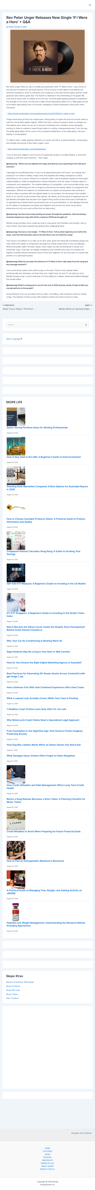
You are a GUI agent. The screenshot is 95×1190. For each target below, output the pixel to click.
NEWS (47, 1154)
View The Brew (12, 998)
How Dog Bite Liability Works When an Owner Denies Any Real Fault (44, 744)
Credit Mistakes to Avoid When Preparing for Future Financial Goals (44, 831)
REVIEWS (47, 1157)
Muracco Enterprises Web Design (20, 982)
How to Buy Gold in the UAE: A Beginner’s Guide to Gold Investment (44, 457)
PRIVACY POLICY (47, 1169)
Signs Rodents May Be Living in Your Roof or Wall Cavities (38, 651)
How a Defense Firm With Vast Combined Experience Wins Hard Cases (45, 687)
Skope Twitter (12, 994)
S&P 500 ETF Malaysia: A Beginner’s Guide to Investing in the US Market (46, 583)
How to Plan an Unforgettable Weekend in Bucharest (35, 860)
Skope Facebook (13, 986)
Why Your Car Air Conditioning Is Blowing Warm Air (34, 640)
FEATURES (47, 1151)
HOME (47, 1148)
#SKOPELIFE (47, 1160)
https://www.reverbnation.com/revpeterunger (27, 149)
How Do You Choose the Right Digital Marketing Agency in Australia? (44, 662)
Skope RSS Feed (13, 990)
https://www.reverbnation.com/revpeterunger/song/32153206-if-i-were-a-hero (41, 113)
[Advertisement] (47, 1047)
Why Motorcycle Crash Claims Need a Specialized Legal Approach (43, 720)
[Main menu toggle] (90, 5)
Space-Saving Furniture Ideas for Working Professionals (37, 427)
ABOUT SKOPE (47, 1166)
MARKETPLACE (47, 1163)
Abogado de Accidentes (81, 1133)
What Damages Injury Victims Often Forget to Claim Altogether (41, 755)
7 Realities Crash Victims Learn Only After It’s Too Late (36, 709)
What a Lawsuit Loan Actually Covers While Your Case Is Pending (42, 698)
